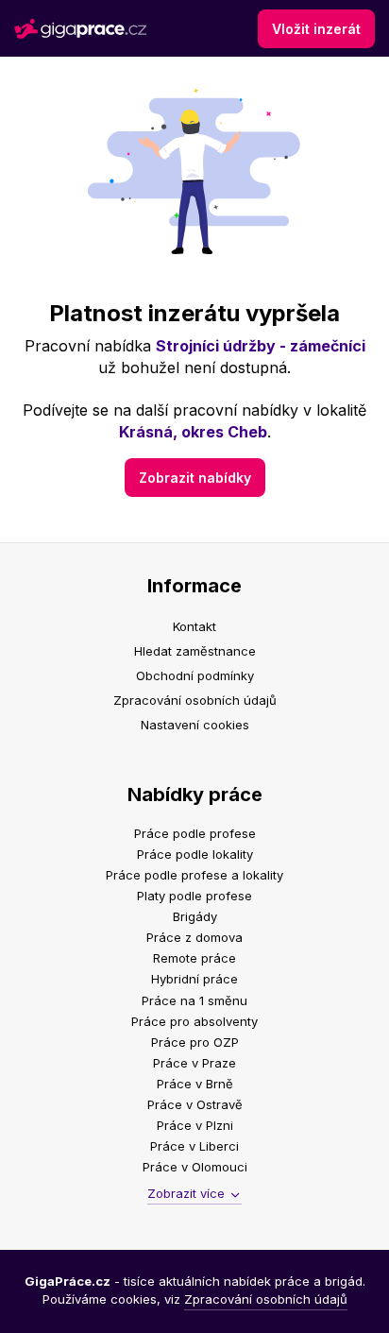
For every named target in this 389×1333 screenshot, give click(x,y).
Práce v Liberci (194, 1146)
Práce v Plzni (195, 1125)
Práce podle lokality (195, 854)
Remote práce (194, 958)
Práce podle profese (195, 833)
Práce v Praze (194, 1062)
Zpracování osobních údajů (195, 700)
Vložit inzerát (316, 29)
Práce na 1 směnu (194, 1000)
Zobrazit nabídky (195, 478)
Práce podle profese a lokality (194, 874)
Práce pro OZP (195, 1042)
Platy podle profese (194, 895)
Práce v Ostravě (195, 1104)
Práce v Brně (195, 1083)
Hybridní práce (194, 978)
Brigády (195, 916)
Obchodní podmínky (195, 675)
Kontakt (194, 626)
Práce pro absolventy (194, 1021)
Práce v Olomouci (195, 1166)
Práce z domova (194, 937)
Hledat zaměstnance (195, 650)
